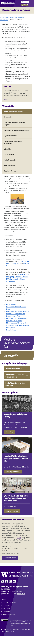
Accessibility (5, 611)
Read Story (9, 432)
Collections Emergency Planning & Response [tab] (14, 123)
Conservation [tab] (8, 117)
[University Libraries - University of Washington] (7, 3)
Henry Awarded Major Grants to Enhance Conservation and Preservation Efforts (17, 313)
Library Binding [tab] (9, 154)
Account (26, 2)
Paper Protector (11, 304)
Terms (12, 631)
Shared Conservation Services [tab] (13, 111)
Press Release (11, 330)
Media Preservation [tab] (10, 160)
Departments (4, 20)
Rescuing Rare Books (12, 471)
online (19, 538)
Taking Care (14, 263)
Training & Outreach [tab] (10, 171)
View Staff (10, 356)
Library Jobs (5, 608)
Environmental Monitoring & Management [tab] (13, 142)
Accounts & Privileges (8, 602)
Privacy (8, 631)
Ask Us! (26, 5)
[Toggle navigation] (31, 3)
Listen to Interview (12, 511)
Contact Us (21, 594)
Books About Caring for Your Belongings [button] (15, 384)
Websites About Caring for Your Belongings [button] (14, 375)
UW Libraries (4, 17)
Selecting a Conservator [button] (13, 368)
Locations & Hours (7, 605)
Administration (20, 17)
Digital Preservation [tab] (10, 136)
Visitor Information (8, 614)
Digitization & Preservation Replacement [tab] (17, 130)
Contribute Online (10, 558)
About (12, 17)
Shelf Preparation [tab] (9, 165)
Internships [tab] (7, 149)
